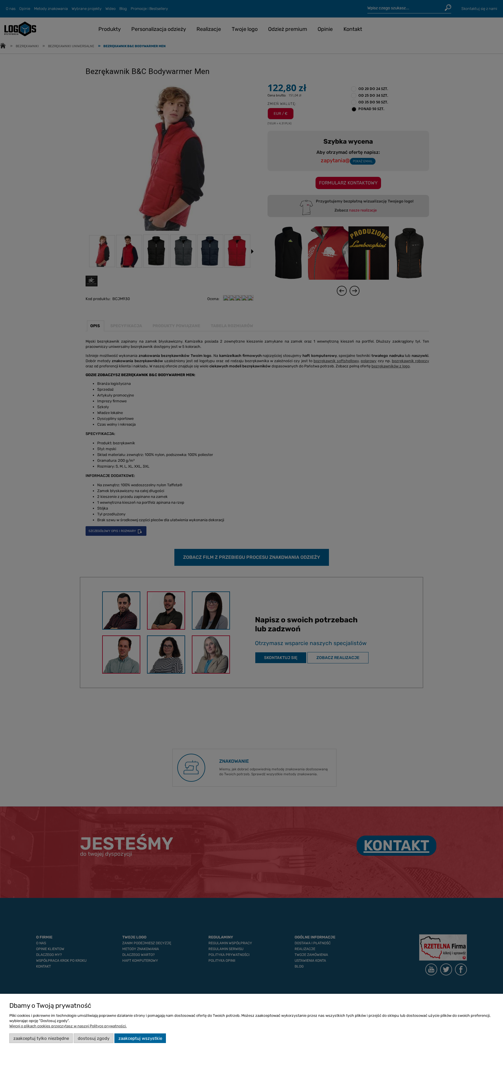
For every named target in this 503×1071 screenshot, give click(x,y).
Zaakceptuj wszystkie (140, 1038)
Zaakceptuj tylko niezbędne (41, 1038)
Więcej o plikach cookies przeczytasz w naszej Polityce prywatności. (68, 1026)
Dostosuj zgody (93, 1038)
